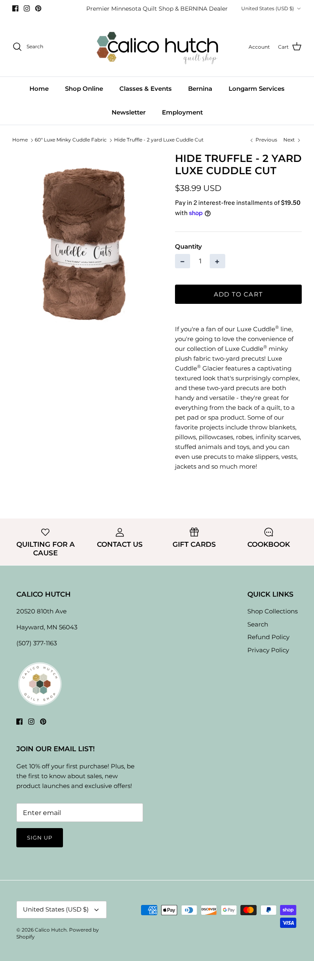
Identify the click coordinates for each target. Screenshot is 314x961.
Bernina (200, 88)
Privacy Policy (268, 650)
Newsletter (129, 112)
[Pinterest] (38, 8)
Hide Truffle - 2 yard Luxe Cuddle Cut (159, 140)
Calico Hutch (51, 930)
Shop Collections (272, 611)
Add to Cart (238, 294)
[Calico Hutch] (157, 46)
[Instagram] (27, 8)
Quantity (188, 246)
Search (257, 624)
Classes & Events (145, 88)
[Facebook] (15, 8)
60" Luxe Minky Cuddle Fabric (71, 140)
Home (39, 88)
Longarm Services (257, 88)
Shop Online (84, 88)
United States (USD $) (267, 8)
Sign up (39, 837)
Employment (182, 112)
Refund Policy (268, 637)
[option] (84, 242)
